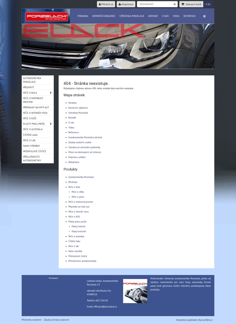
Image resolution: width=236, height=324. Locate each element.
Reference (190, 16)
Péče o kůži (74, 216)
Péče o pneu (78, 196)
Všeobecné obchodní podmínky (84, 147)
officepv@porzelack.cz (105, 306)
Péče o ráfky (78, 191)
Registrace (127, 4)
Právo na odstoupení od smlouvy (84, 152)
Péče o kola (74, 187)
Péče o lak (73, 246)
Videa (176, 16)
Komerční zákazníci (103, 16)
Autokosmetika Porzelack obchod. (85, 137)
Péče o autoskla (76, 236)
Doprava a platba (76, 157)
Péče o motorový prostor (80, 201)
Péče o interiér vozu (78, 211)
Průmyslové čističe (77, 256)
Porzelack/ (53, 278)
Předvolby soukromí (31, 319)
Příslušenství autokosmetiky (82, 260)
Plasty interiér (79, 226)
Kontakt (153, 16)
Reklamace (73, 162)
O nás (165, 16)
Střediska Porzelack (131, 16)
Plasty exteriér (79, 231)
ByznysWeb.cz (205, 319)
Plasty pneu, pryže (77, 221)
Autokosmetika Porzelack (81, 177)
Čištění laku (74, 241)
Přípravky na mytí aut (78, 206)
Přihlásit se (107, 4)
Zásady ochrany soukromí (56, 319)
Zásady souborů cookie (79, 142)
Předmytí (72, 182)
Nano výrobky (75, 251)
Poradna (83, 16)
